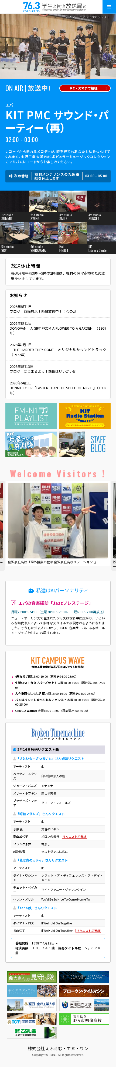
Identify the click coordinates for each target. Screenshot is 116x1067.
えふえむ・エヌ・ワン (58, 7)
